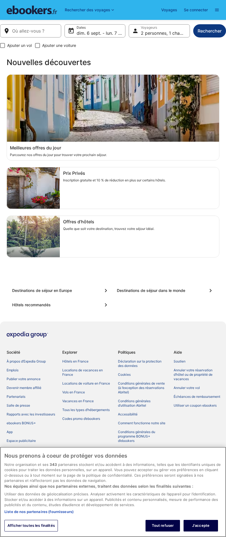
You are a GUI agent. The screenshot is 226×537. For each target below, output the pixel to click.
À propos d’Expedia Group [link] (26, 361)
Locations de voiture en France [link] (86, 383)
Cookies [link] (124, 374)
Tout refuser (163, 525)
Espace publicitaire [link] (21, 441)
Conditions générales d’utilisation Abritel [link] (134, 403)
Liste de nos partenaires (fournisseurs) (39, 511)
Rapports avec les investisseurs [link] (31, 414)
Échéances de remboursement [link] (197, 396)
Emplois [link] (12, 370)
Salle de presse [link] (18, 405)
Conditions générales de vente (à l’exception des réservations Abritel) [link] (141, 387)
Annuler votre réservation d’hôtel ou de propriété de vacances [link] (193, 374)
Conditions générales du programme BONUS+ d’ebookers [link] (136, 436)
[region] (113, 492)
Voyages (169, 9)
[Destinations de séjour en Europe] (60, 290)
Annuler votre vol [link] (187, 388)
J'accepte (200, 525)
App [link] (10, 432)
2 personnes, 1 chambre (165, 33)
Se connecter (196, 9)
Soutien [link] (179, 361)
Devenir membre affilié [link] (24, 388)
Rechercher (210, 31)
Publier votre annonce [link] (24, 379)
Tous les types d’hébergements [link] (86, 410)
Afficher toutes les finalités (31, 525)
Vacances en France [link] (78, 401)
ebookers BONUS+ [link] (21, 423)
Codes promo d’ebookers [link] (81, 419)
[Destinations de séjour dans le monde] (165, 290)
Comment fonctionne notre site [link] (141, 423)
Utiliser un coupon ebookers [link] (195, 405)
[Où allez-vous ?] (30, 30)
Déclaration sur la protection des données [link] (140, 363)
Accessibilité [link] (128, 414)
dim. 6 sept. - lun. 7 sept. (101, 33)
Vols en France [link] (73, 392)
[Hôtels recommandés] (60, 305)
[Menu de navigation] (217, 10)
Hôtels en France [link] (75, 361)
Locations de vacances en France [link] (82, 372)
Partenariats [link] (16, 396)
